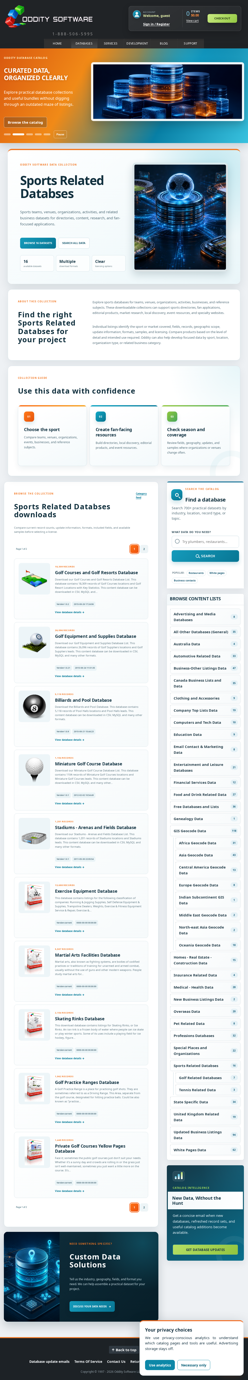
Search (208, 556)
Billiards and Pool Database (83, 700)
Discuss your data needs (92, 1306)
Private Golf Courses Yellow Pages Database (90, 1148)
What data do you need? (191, 532)
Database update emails (49, 1361)
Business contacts (185, 580)
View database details (70, 612)
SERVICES (110, 43)
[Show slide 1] (7, 134)
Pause (60, 134)
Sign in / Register (156, 24)
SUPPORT (190, 43)
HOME (57, 43)
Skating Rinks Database (80, 1019)
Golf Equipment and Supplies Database (95, 636)
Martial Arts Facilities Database (87, 955)
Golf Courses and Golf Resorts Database (96, 572)
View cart (192, 21)
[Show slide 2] (16, 134)
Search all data (73, 243)
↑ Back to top (124, 1349)
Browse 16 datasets (38, 243)
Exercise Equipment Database (86, 891)
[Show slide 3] (27, 134)
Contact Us (116, 1361)
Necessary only (193, 1365)
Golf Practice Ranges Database (87, 1082)
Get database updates (205, 1250)
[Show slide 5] (47, 134)
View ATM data (21, 122)
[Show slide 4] (38, 134)
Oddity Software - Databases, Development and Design (48, 16)
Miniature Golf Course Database (88, 764)
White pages (217, 573)
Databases (84, 43)
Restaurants (196, 573)
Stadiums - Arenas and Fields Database (95, 827)
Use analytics (160, 1365)
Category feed (141, 495)
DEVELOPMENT (137, 43)
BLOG (164, 43)
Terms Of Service (88, 1361)
